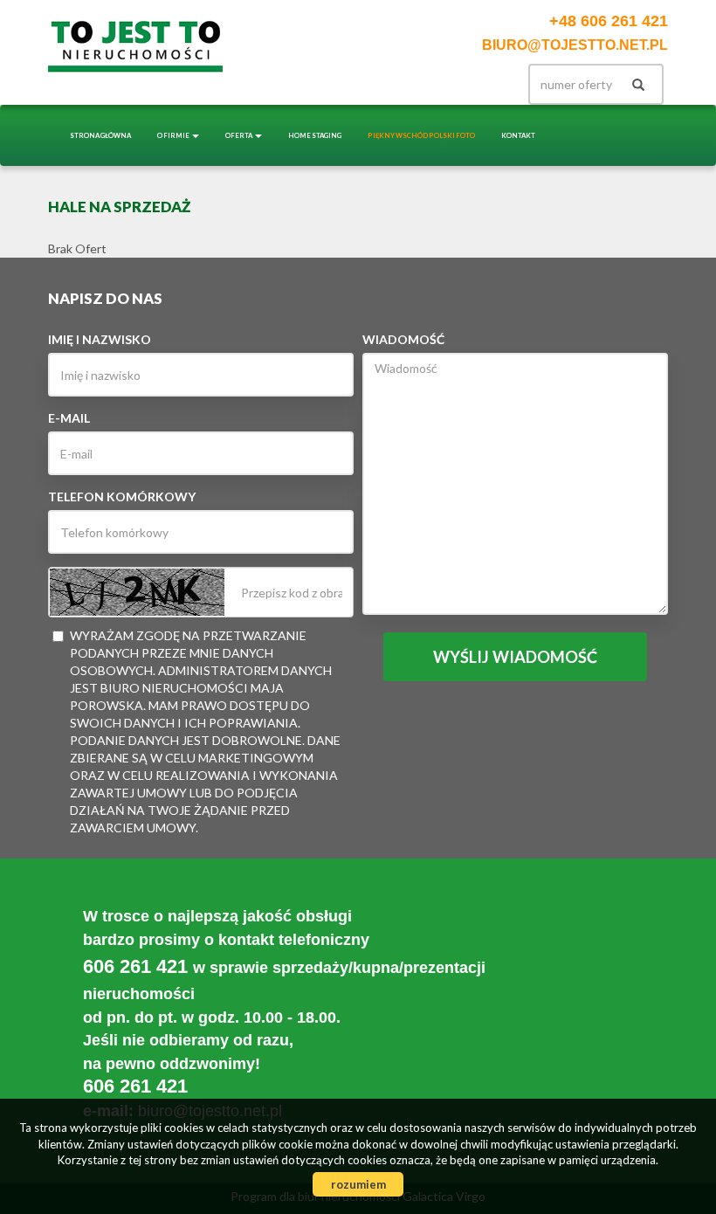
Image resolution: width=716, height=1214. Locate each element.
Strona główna (100, 135)
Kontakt (518, 135)
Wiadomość (403, 339)
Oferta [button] (239, 135)
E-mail (69, 417)
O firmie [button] (173, 135)
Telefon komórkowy (122, 496)
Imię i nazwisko (99, 339)
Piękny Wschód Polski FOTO (421, 135)
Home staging (314, 135)
